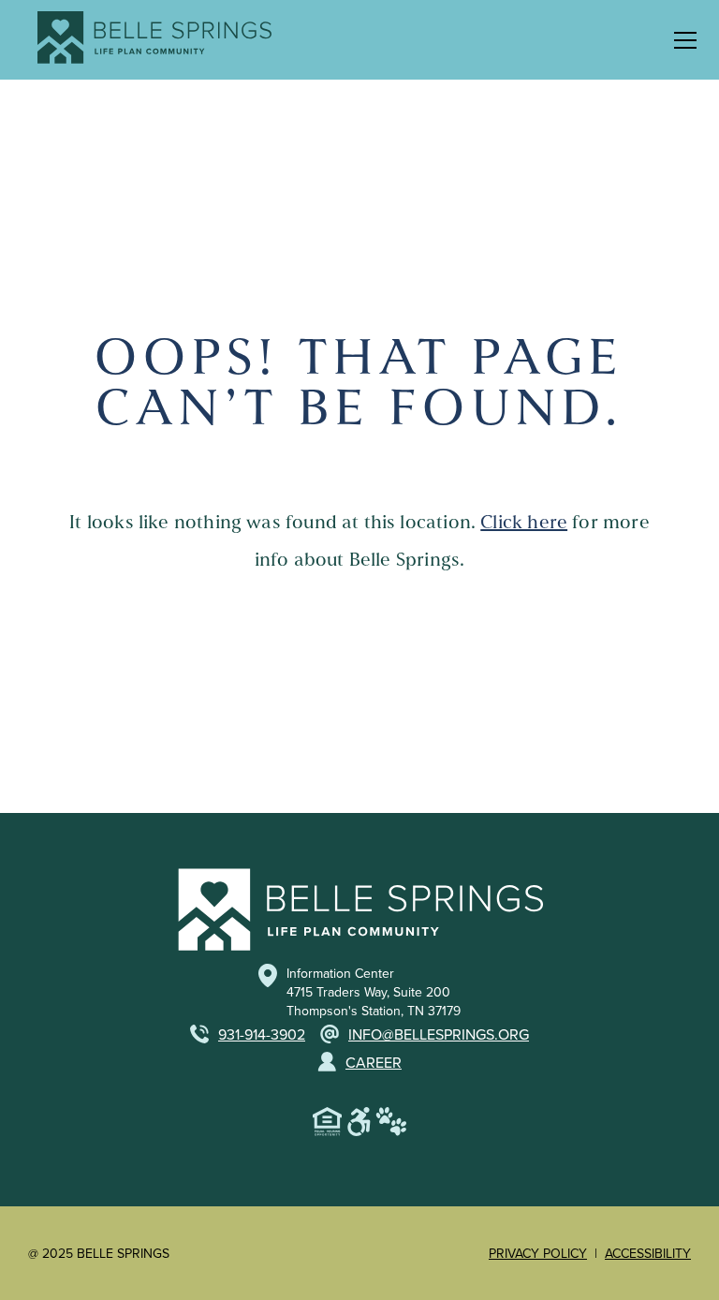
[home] (145, 39)
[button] (681, 40)
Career (373, 1062)
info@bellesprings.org (438, 1034)
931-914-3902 (261, 1034)
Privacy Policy (538, 1253)
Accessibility (648, 1253)
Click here (523, 522)
